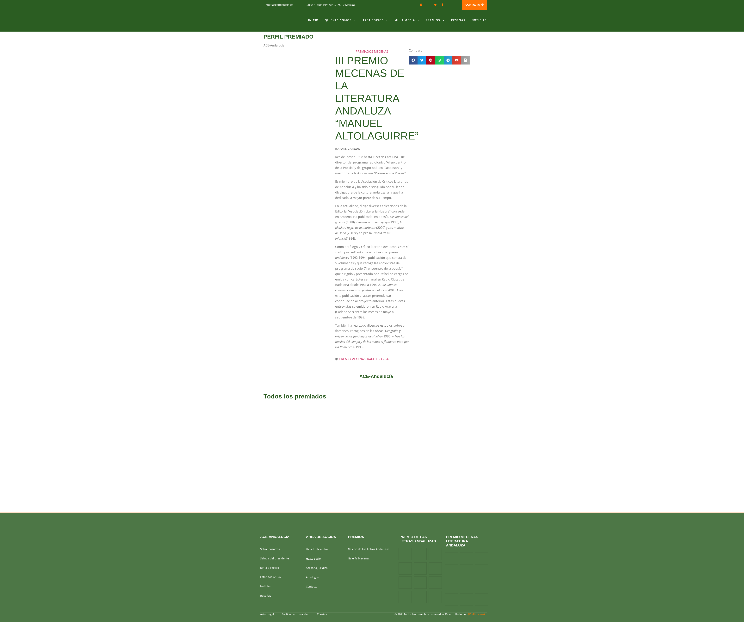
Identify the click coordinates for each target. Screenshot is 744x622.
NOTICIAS (479, 20)
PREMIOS (433, 20)
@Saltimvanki (476, 614)
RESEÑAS (458, 20)
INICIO (313, 20)
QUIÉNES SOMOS (338, 20)
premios (356, 537)
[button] (413, 60)
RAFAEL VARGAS (378, 359)
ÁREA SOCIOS (373, 20)
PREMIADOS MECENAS (372, 51)
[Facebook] (421, 4)
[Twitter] (435, 4)
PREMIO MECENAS (352, 359)
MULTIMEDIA (404, 20)
